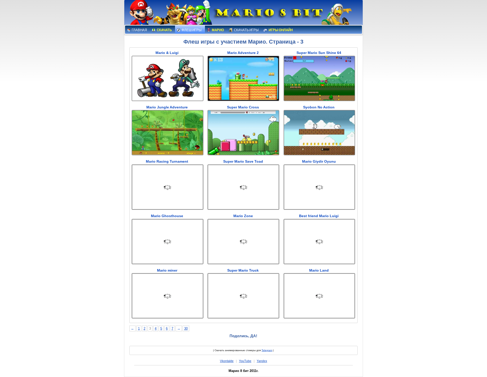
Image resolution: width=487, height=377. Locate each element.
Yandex (262, 361)
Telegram (267, 350)
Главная (139, 30)
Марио (217, 30)
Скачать (164, 30)
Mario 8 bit (268, 14)
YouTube (245, 361)
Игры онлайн (280, 30)
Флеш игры (191, 30)
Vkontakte (227, 361)
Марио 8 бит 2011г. (243, 371)
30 (186, 328)
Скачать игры (246, 30)
